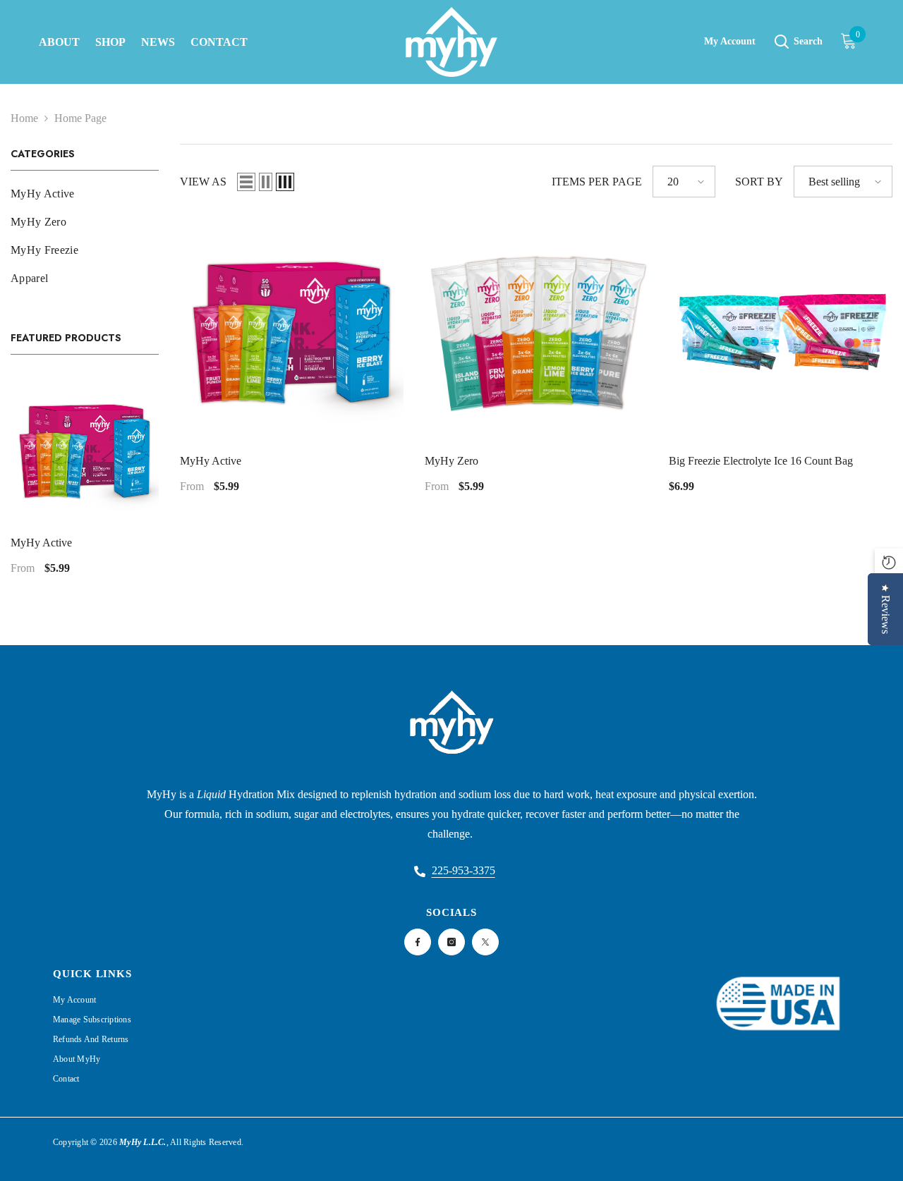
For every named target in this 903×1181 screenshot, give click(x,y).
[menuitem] (85, 194)
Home (24, 118)
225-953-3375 (463, 870)
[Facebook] (417, 942)
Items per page (597, 182)
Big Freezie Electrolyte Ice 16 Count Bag (761, 461)
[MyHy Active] (85, 450)
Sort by (759, 182)
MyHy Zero (451, 461)
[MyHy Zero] (536, 330)
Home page (80, 118)
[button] (246, 182)
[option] (84, 480)
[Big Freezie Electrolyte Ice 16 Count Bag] (780, 330)
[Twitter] (485, 942)
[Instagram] (451, 942)
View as (203, 182)
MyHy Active (41, 543)
